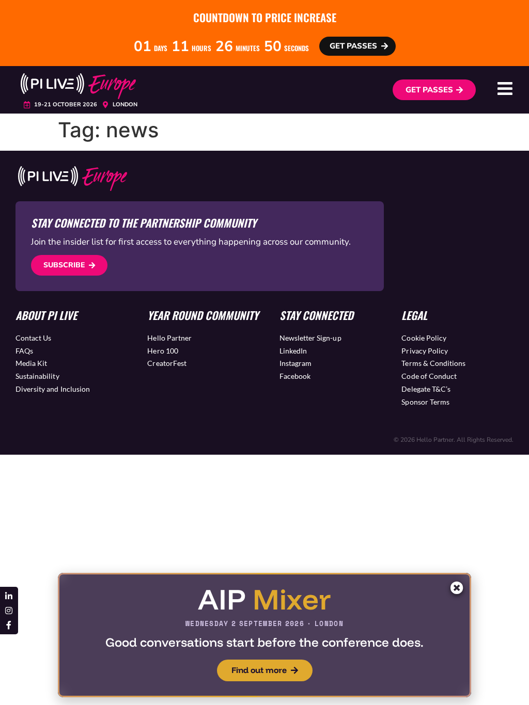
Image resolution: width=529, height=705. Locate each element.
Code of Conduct (429, 376)
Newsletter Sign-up (310, 337)
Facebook (294, 376)
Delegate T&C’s (425, 388)
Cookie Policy (423, 337)
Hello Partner (169, 337)
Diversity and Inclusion (52, 388)
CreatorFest (166, 363)
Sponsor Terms (425, 401)
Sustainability (37, 376)
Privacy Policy (424, 350)
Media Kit (31, 363)
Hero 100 (162, 350)
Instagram (295, 363)
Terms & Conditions (433, 363)
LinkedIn (293, 350)
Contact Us (33, 337)
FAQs (24, 350)
